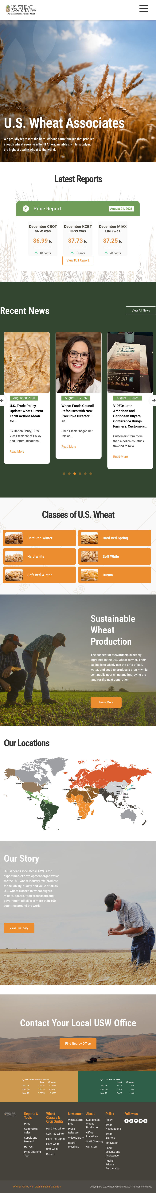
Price (27, 1123)
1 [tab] (64, 473)
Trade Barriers (110, 1135)
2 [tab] (69, 473)
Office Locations (92, 1134)
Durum (50, 1154)
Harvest (28, 1146)
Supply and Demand (30, 1139)
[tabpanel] (26, 395)
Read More (16, 446)
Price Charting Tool (32, 1153)
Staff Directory (94, 1141)
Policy (109, 1119)
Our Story (91, 1146)
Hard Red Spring (55, 1138)
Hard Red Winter (55, 1128)
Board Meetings (73, 1144)
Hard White (52, 1143)
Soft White (52, 1149)
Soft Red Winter (55, 1133)
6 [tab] (90, 473)
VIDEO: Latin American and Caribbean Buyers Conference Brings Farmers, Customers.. (78, 416)
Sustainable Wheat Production (93, 1123)
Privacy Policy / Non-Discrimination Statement (37, 1186)
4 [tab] (80, 473)
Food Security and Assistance (113, 1151)
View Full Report (78, 260)
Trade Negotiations (113, 1126)
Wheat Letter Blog (75, 1121)
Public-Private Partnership (112, 1164)
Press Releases (73, 1130)
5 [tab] (85, 473)
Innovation (112, 1142)
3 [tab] (74, 473)
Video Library (76, 1137)
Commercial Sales (31, 1130)
